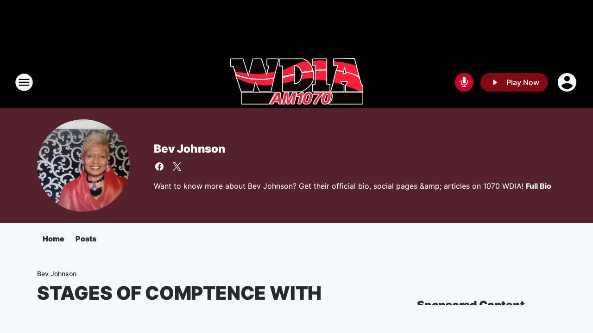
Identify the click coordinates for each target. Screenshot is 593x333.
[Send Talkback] (464, 82)
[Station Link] (296, 82)
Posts (86, 238)
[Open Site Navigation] (24, 82)
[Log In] (568, 82)
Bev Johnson (190, 148)
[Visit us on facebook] (159, 166)
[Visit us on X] (177, 166)
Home (53, 238)
